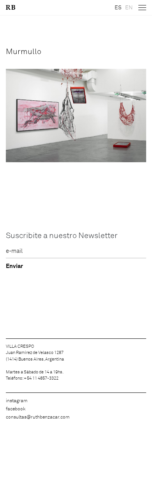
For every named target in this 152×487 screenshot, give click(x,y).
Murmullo (23, 52)
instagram (17, 401)
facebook (15, 409)
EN (129, 8)
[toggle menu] (142, 7)
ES (118, 8)
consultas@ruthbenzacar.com (38, 417)
